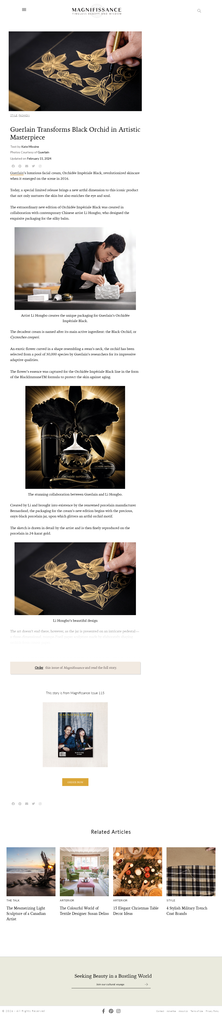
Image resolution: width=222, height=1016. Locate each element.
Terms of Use (197, 1011)
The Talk (13, 900)
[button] (75, 782)
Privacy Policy (212, 1011)
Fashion (24, 115)
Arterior (67, 900)
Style (13, 115)
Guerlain (17, 173)
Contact (160, 1011)
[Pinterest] (111, 1011)
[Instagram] (118, 1011)
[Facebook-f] (103, 1011)
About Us (183, 1011)
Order (39, 668)
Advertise (171, 1011)
